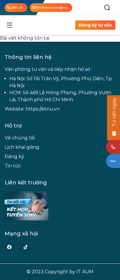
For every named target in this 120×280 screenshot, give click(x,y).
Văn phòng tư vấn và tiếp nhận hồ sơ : (48, 69)
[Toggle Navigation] (9, 25)
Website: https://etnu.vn (32, 109)
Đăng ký (14, 156)
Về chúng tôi (20, 138)
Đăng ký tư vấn (95, 25)
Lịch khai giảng (22, 147)
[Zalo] (113, 161)
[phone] (113, 147)
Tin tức (13, 166)
